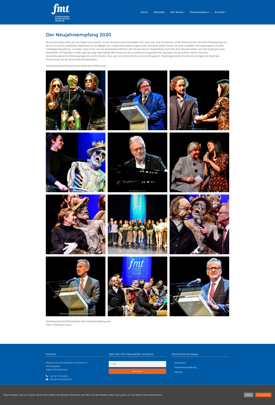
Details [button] (249, 395)
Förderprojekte (199, 12)
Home (144, 12)
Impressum (180, 362)
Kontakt (219, 12)
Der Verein (176, 12)
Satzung (178, 372)
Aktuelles (159, 12)
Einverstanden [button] (263, 395)
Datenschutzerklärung (185, 367)
